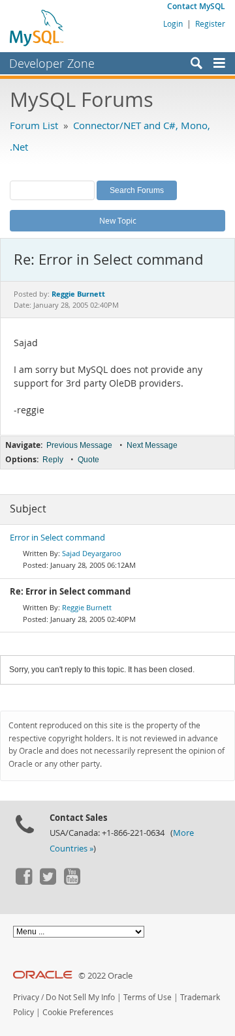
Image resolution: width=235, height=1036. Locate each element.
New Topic (117, 220)
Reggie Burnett (87, 607)
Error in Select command (57, 537)
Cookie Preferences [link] (78, 1012)
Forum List (34, 125)
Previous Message (79, 445)
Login (173, 23)
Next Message (152, 445)
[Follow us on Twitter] (47, 881)
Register (210, 23)
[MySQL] (37, 27)
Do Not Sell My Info (80, 997)
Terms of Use (147, 997)
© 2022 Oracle (105, 975)
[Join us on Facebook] (23, 881)
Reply (52, 459)
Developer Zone (52, 63)
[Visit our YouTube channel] (71, 881)
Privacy (26, 997)
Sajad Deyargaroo (91, 553)
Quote (88, 459)
